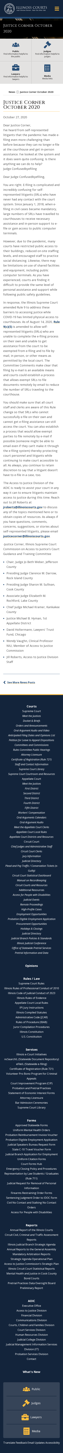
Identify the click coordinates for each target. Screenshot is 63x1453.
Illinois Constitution (31, 1032)
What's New (31, 1372)
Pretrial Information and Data (31, 953)
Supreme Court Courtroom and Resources (31, 774)
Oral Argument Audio (31, 822)
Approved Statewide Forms (31, 1125)
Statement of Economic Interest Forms (31, 1093)
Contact (31, 1359)
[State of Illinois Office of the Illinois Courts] (25, 8)
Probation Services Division (31, 1354)
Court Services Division (31, 1330)
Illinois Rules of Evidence (31, 998)
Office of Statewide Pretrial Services (31, 948)
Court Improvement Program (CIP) (31, 1083)
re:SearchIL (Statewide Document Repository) (31, 1059)
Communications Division (31, 1320)
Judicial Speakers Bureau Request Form (31, 1144)
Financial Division (31, 1315)
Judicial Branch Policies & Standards (31, 938)
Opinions (31, 966)
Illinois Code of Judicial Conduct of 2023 (31, 993)
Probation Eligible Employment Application (31, 919)
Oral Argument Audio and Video (31, 730)
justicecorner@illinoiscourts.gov (26, 536)
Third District (31, 798)
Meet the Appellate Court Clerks (31, 827)
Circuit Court (31, 841)
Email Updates (36, 1442)
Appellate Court (31, 779)
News (12, 91)
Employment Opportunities (31, 914)
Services (31, 1049)
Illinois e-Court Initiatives (31, 1054)
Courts (32, 706)
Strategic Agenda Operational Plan (31, 1259)
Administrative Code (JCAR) (32, 1017)
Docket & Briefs (31, 721)
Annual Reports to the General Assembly (31, 1249)
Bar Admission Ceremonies (31, 1102)
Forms (31, 1120)
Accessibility (52, 1442)
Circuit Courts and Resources (31, 885)
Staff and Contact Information (31, 764)
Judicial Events (31, 899)
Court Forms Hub (31, 1164)
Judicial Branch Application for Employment (31, 1154)
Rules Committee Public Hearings (31, 750)
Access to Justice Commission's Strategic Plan (31, 1264)
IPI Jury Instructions (32, 1007)
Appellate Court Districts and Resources (31, 837)
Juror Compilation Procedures (31, 1027)
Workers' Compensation (31, 812)
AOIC (31, 1301)
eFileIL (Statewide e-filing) (31, 1064)
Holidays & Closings (31, 928)
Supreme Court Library (31, 769)
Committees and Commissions (32, 745)
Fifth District (31, 808)
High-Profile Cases (31, 909)
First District (31, 788)
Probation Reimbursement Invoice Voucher (31, 1135)
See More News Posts (21, 682)
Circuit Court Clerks (31, 851)
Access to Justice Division (31, 1310)
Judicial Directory (31, 861)
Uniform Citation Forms (31, 1159)
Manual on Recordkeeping (31, 880)
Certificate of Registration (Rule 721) (31, 759)
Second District (31, 793)
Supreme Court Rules (31, 983)
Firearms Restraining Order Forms (31, 1193)
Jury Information (31, 856)
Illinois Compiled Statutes (31, 1012)
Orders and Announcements (31, 725)
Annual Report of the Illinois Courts (31, 1230)
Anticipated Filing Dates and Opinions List (31, 735)
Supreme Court (31, 711)
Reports (31, 1225)
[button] (57, 8)
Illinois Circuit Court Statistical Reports (31, 1268)
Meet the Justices (31, 716)
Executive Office (31, 1305)
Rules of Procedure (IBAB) (31, 1022)
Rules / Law (31, 979)
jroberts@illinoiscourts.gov (22, 507)
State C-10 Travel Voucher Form (31, 1149)
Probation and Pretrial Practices (31, 1088)
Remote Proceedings (31, 904)
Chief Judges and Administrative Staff (31, 846)
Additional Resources (31, 890)
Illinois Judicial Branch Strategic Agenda (31, 1244)
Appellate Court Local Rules (31, 832)
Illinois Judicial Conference (31, 943)
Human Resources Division (31, 1334)
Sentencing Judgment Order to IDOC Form (31, 1198)
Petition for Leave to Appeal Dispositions (31, 740)
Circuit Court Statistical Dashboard (31, 875)
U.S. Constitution (31, 1036)
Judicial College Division (31, 1339)
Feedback (21, 1442)
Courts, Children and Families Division (31, 1325)
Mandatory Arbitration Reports (31, 1254)
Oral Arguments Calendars (31, 817)
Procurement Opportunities (31, 924)
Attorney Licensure (31, 754)
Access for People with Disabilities (31, 895)
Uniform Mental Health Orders (31, 1130)
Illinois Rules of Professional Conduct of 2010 (31, 988)
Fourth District (32, 803)
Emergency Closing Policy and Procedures (31, 1169)
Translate (9, 1442)
